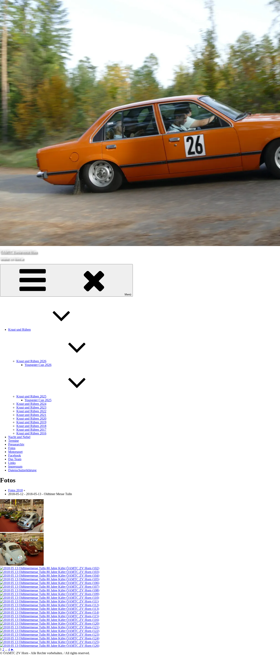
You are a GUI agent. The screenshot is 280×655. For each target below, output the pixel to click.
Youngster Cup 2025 (38, 400)
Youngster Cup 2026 (38, 365)
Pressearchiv (16, 444)
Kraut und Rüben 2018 (31, 426)
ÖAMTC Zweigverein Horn (18, 252)
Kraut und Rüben (19, 329)
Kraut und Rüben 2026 (31, 361)
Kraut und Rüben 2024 (31, 404)
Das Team (14, 459)
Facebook (14, 455)
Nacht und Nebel (19, 437)
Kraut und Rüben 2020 (31, 418)
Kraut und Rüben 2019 (31, 422)
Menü (128, 294)
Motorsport (15, 451)
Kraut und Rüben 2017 (31, 429)
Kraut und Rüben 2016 (31, 433)
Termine (13, 440)
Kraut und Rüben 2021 (31, 415)
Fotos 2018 (15, 490)
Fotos (11, 448)
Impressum (15, 466)
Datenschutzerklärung (22, 470)
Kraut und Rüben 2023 (31, 407)
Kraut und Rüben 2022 (31, 411)
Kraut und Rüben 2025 (31, 396)
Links (12, 463)
